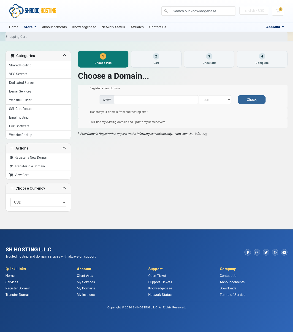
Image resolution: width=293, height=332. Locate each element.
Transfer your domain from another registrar (118, 112)
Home (13, 27)
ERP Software (19, 126)
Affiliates (137, 27)
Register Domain (17, 288)
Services (11, 282)
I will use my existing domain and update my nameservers (127, 122)
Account (273, 27)
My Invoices (86, 295)
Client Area (85, 276)
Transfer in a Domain (29, 166)
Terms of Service (232, 295)
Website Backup (20, 135)
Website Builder (20, 100)
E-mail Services (20, 91)
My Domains (86, 288)
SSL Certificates (20, 109)
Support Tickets (160, 282)
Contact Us (157, 27)
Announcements (54, 27)
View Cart (21, 175)
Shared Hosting (20, 65)
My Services (86, 282)
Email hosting (19, 117)
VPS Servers (18, 74)
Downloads (228, 288)
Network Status (113, 27)
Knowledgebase (84, 27)
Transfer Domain (17, 295)
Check (252, 99)
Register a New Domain (30, 157)
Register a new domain (105, 88)
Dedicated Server (21, 82)
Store (29, 27)
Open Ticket (157, 276)
